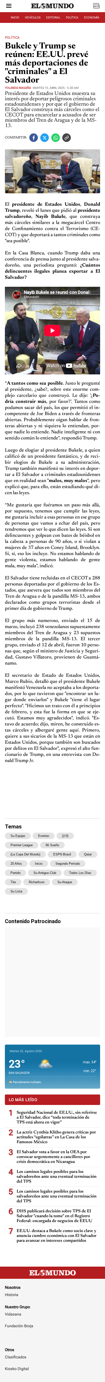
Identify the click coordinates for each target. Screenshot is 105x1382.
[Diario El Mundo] (52, 10)
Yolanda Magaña (18, 88)
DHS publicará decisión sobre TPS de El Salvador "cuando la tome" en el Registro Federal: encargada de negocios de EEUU (54, 1216)
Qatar (88, 854)
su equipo (17, 836)
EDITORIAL (53, 17)
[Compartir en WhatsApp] (55, 137)
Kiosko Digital (17, 1368)
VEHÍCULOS (33, 17)
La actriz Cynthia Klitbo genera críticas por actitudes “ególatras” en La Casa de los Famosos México (56, 1137)
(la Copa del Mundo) (25, 854)
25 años (16, 863)
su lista (16, 891)
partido (15, 873)
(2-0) (65, 836)
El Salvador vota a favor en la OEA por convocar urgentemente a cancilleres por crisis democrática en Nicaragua (53, 1157)
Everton (43, 836)
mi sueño (52, 845)
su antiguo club (44, 873)
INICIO (15, 17)
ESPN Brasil (62, 854)
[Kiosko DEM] (96, 6)
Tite (13, 882)
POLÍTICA (72, 17)
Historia (11, 1294)
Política (12, 37)
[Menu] (9, 6)
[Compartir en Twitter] (44, 137)
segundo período (67, 863)
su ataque (64, 882)
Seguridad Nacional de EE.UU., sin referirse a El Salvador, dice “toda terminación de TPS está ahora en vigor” (57, 1118)
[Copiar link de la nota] (66, 137)
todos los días (80, 873)
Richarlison (36, 882)
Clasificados (15, 1357)
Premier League (21, 845)
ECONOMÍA (91, 17)
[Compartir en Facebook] (33, 137)
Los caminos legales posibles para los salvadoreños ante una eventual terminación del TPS (56, 1177)
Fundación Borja (19, 1326)
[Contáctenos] (52, 1340)
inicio (38, 863)
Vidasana (13, 1314)
